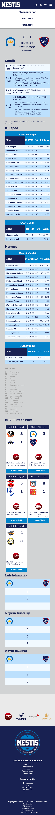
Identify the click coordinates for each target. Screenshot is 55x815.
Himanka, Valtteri (14, 269)
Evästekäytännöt (27, 808)
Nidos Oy (34, 813)
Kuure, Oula (11, 158)
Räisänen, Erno (12, 325)
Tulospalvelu (27, 767)
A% (41, 140)
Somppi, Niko (11, 190)
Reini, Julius (11, 317)
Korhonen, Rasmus (14, 358)
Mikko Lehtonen (36, 90)
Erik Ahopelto (42, 110)
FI (41, 4)
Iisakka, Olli (11, 155)
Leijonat (27, 764)
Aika (47, 140)
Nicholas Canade (17, 463)
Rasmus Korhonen (40, 465)
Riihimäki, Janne (13, 321)
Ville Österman (24, 102)
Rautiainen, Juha (13, 313)
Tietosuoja (27, 806)
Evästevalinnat (27, 810)
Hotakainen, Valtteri (15, 273)
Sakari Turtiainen (31, 85)
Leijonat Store (27, 773)
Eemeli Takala (35, 114)
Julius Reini (21, 73)
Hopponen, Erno (13, 151)
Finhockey (27, 769)
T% (38, 229)
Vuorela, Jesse (12, 210)
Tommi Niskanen (40, 517)
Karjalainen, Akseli (14, 281)
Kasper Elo (17, 68)
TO (27, 229)
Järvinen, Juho (12, 235)
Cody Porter (15, 564)
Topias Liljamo (24, 112)
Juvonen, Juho (12, 277)
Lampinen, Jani (12, 239)
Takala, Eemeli (12, 333)
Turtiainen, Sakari (14, 202)
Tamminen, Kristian (14, 362)
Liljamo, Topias (12, 301)
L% (36, 140)
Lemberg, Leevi (12, 170)
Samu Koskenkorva (25, 110)
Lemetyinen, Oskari (14, 174)
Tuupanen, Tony (13, 337)
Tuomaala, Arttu (13, 198)
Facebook (29, 783)
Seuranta (27, 18)
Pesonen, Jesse (12, 178)
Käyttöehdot (27, 804)
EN (45, 4)
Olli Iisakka (21, 66)
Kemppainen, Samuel (15, 285)
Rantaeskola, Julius (14, 182)
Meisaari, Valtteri (14, 305)
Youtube (28, 789)
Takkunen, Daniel (13, 194)
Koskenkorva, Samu (14, 293)
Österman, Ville (13, 214)
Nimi (9, 140)
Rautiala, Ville (12, 186)
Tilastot (27, 25)
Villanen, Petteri (13, 206)
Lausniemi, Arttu (13, 297)
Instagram (29, 787)
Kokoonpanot (27, 12)
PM (32, 229)
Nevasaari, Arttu (13, 309)
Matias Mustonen (41, 512)
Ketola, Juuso (12, 289)
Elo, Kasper (11, 147)
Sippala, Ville (12, 329)
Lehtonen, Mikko (13, 166)
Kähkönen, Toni (12, 162)
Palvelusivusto (27, 771)
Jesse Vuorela (23, 83)
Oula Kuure (35, 66)
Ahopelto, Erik (12, 265)
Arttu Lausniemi (31, 80)
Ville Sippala (35, 73)
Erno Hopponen (24, 104)
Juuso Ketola (35, 78)
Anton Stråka (16, 512)
